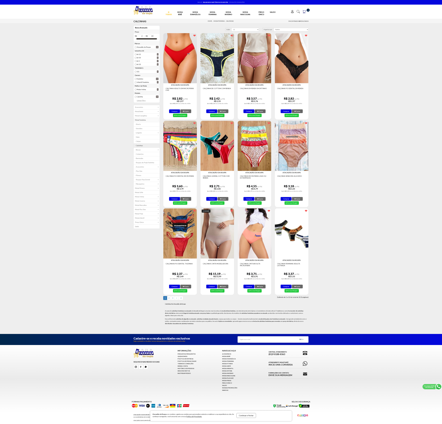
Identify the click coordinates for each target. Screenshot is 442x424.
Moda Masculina (245, 13)
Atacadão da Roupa (144, 47)
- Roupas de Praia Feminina (144, 163)
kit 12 (139, 54)
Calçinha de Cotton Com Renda (217, 88)
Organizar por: (268, 29)
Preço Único (261, 13)
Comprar (175, 111)
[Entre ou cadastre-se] (293, 11)
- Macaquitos (147, 184)
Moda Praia (147, 214)
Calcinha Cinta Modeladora (215, 264)
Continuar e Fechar (246, 415)
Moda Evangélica (195, 13)
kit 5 (138, 61)
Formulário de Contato (280, 374)
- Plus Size (138, 171)
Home (210, 21)
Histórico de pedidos (186, 368)
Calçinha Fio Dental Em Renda (290, 88)
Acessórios (147, 107)
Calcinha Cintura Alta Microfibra (250, 264)
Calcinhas (230, 21)
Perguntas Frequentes (187, 354)
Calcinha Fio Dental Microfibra (180, 176)
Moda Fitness (147, 188)
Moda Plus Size (147, 209)
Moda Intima (147, 197)
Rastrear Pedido (184, 373)
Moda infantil (147, 218)
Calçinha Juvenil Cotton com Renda (216, 177)
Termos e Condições (185, 363)
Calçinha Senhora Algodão (289, 176)
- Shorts (138, 124)
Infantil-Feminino (143, 82)
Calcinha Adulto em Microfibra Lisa (180, 89)
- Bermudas (139, 158)
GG (138, 72)
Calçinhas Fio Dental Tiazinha (179, 264)
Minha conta (183, 366)
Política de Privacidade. (194, 416)
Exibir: (228, 29)
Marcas (225, 390)
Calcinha (140, 97)
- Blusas (147, 150)
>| (181, 298)
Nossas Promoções (229, 388)
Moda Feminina (213, 13)
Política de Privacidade (187, 361)
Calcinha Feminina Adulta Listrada (288, 264)
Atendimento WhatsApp (281, 363)
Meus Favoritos (184, 371)
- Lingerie (147, 133)
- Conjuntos (139, 154)
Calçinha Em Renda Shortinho (253, 88)
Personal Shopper (180, 115)
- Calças (138, 141)
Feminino (140, 79)
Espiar (186, 111)
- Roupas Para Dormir (147, 180)
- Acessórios (147, 167)
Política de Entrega (185, 359)
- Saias (137, 137)
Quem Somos (182, 356)
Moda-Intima (141, 89)
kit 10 (139, 64)
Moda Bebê (180, 13)
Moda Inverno (228, 13)
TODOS (169, 14)
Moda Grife (139, 192)
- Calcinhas (139, 145)
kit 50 (139, 58)
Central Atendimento (278, 353)
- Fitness (138, 175)
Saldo (273, 12)
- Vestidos (138, 128)
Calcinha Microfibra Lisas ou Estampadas (253, 177)
